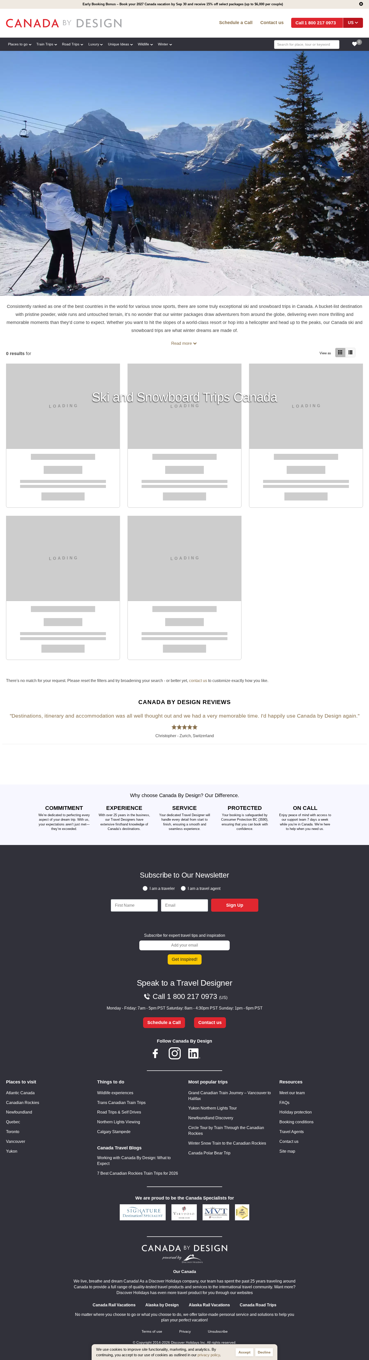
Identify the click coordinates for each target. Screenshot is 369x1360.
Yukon (11, 1151)
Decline (264, 1352)
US (351, 23)
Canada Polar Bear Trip (209, 1153)
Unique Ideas (118, 44)
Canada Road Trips (258, 1305)
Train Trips (44, 44)
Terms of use (152, 1331)
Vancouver (15, 1141)
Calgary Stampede (114, 1132)
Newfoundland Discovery (210, 1118)
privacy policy (209, 1355)
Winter (163, 44)
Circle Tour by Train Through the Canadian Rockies (226, 1131)
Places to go (18, 44)
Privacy (185, 1331)
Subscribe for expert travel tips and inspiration (184, 935)
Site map (287, 1151)
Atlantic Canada (20, 1093)
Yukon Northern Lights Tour (212, 1108)
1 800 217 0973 (320, 22)
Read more (181, 343)
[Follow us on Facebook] (155, 1054)
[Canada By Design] (78, 23)
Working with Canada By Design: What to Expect (134, 1161)
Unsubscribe (218, 1331)
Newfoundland (19, 1112)
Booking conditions (296, 1122)
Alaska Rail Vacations (209, 1305)
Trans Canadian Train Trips (121, 1102)
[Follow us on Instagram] (175, 1054)
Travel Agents (291, 1132)
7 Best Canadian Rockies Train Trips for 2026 (137, 1173)
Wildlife (143, 44)
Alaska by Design (162, 1305)
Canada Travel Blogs (119, 1147)
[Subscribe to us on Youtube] (214, 1054)
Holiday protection (295, 1112)
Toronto (12, 1132)
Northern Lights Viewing (118, 1122)
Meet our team (292, 1093)
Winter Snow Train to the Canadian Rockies (227, 1143)
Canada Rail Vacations (114, 1305)
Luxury (93, 44)
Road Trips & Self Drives (119, 1112)
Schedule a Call (236, 22)
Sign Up (234, 905)
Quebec (13, 1122)
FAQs (284, 1102)
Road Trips (70, 44)
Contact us (272, 22)
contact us (198, 680)
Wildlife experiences (115, 1093)
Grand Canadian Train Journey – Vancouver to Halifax (229, 1096)
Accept (244, 1352)
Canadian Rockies (22, 1102)
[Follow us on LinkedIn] (194, 1054)
